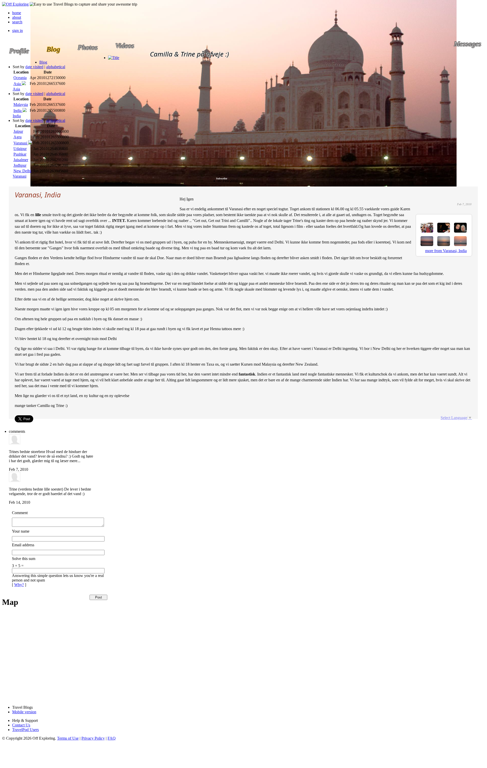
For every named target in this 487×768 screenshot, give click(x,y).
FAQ (112, 738)
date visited (34, 67)
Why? (19, 585)
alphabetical (55, 67)
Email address (23, 545)
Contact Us (21, 725)
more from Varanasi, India (446, 251)
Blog (43, 62)
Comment (20, 513)
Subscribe (221, 178)
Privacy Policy (93, 738)
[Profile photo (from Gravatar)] (14, 443)
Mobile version (24, 712)
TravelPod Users (25, 729)
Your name (20, 531)
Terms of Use (68, 738)
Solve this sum (23, 558)
